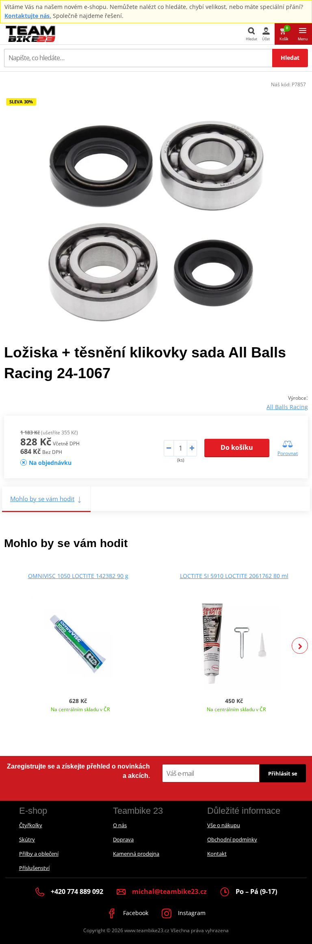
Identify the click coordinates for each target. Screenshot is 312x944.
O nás (120, 825)
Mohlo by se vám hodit (42, 499)
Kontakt (217, 853)
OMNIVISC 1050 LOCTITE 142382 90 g (78, 576)
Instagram (191, 913)
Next (300, 645)
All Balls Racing (287, 407)
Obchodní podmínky (232, 839)
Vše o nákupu (223, 825)
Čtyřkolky (30, 825)
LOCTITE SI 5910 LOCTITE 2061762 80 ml (234, 576)
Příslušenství (34, 868)
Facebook (134, 913)
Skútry (27, 839)
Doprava (123, 839)
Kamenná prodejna (136, 853)
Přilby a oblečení (38, 853)
